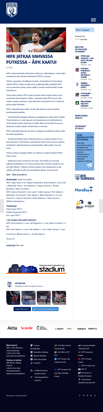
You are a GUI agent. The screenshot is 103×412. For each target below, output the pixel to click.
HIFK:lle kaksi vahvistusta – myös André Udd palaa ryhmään (87, 59)
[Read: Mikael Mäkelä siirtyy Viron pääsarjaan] (77, 103)
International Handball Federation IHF (86, 381)
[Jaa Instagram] (83, 395)
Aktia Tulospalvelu (40, 359)
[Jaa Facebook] (80, 395)
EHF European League (85, 360)
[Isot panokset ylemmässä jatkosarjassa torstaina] (101, 206)
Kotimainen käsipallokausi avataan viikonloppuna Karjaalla (85, 72)
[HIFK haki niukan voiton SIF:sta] (2, 206)
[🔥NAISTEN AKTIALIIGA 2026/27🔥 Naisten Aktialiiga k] (59, 298)
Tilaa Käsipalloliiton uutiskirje (41, 378)
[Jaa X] (95, 395)
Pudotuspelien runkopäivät (86, 94)
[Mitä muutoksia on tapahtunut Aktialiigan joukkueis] (44, 298)
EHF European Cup (64, 369)
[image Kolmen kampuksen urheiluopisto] (42, 328)
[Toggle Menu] (93, 19)
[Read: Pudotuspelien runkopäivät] (77, 94)
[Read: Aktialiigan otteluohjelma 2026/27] (77, 84)
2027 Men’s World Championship (62, 347)
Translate (83, 39)
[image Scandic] (27, 328)
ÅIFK (18, 245)
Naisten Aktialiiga (39, 356)
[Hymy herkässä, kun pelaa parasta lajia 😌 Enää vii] (13, 298)
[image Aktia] (13, 328)
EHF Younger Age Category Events (62, 360)
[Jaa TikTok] (91, 395)
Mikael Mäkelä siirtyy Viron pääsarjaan (86, 103)
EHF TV (84, 369)
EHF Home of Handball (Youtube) (85, 374)
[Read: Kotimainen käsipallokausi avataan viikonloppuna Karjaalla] (77, 70)
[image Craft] (93, 329)
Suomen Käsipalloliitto (35, 347)
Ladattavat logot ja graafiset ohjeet (41, 372)
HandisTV (36, 363)
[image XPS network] (71, 329)
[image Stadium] (82, 329)
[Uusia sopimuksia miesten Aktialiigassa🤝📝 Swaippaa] (28, 298)
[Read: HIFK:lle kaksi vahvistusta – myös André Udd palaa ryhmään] (77, 57)
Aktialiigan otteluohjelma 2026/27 (85, 85)
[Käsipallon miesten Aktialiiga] (11, 10)
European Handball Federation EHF (86, 347)
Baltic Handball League (61, 374)
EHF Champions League (85, 353)
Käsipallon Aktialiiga (40, 352)
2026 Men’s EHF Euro (62, 353)
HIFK (22, 245)
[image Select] (60, 329)
